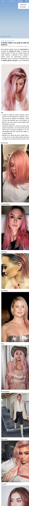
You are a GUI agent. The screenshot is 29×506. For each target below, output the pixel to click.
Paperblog (8, 5)
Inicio (3, 1)
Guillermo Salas (20, 46)
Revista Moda (5, 36)
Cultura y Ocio (23, 4)
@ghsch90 (26, 46)
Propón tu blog (11, 1)
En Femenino (23, 7)
